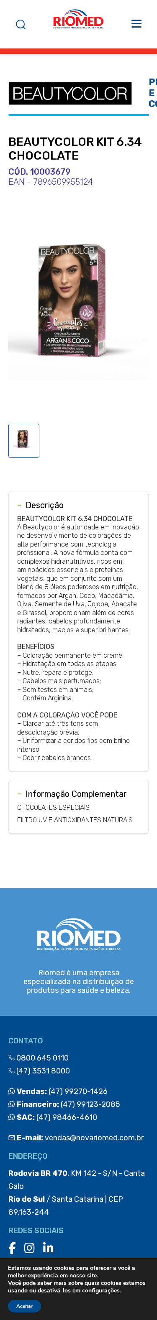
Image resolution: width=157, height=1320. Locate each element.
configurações (101, 1291)
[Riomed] (78, 24)
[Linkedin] (48, 1248)
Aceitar (24, 1306)
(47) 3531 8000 (42, 1071)
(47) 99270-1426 (61, 1091)
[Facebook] (12, 1248)
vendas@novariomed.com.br (80, 1137)
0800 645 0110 (42, 1058)
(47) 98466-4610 (56, 1117)
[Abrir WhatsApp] (136, 1299)
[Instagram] (29, 1248)
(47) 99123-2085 (67, 1104)
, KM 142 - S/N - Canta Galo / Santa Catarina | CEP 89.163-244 (76, 1193)
